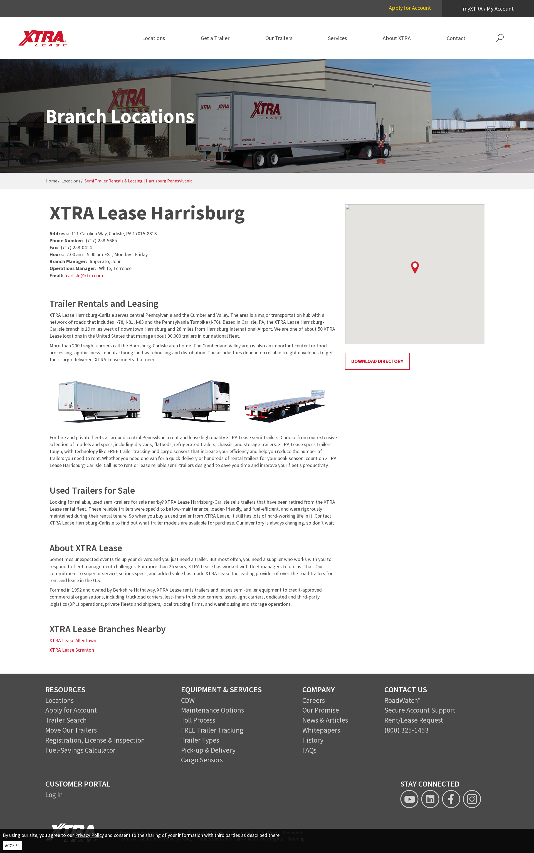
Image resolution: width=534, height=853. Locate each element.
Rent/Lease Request (413, 720)
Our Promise (320, 710)
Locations (70, 181)
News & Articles (325, 720)
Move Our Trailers (71, 730)
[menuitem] (153, 38)
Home (51, 181)
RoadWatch (401, 700)
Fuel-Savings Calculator (80, 750)
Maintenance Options (212, 710)
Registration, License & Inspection (95, 740)
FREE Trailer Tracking (212, 730)
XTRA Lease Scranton (72, 650)
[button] (500, 38)
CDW (188, 700)
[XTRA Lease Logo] (49, 38)
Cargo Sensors (202, 759)
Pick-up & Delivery (208, 750)
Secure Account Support (419, 710)
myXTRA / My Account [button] (488, 8)
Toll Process (198, 720)
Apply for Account (410, 7)
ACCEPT (12, 845)
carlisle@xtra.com (84, 275)
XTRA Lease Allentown (73, 640)
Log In (54, 794)
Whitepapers (321, 730)
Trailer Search (66, 720)
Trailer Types (200, 740)
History (312, 740)
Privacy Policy (89, 835)
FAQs (309, 750)
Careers (313, 700)
